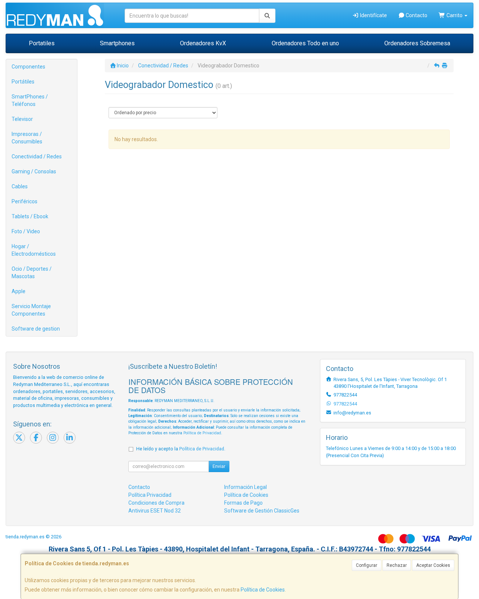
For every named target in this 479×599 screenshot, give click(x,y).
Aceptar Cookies (433, 565)
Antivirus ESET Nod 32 (154, 511)
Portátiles (23, 82)
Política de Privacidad (202, 433)
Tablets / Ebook (30, 216)
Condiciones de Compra (156, 503)
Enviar (219, 466)
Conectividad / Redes (37, 156)
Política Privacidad (149, 495)
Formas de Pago (243, 503)
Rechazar (397, 565)
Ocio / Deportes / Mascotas (32, 272)
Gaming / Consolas (34, 171)
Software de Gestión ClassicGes (261, 511)
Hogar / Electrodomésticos (34, 250)
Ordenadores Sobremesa (417, 43)
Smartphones (117, 43)
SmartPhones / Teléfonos (30, 100)
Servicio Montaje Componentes (31, 310)
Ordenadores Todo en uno (305, 43)
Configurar (366, 565)
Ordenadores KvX (203, 43)
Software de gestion (36, 329)
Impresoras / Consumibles (27, 138)
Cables (20, 186)
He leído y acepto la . (180, 448)
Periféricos (24, 201)
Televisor (22, 119)
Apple (18, 291)
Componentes (28, 67)
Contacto (416, 15)
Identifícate (373, 15)
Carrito (454, 15)
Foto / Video (26, 231)
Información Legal (245, 487)
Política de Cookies (263, 590)
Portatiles (42, 43)
